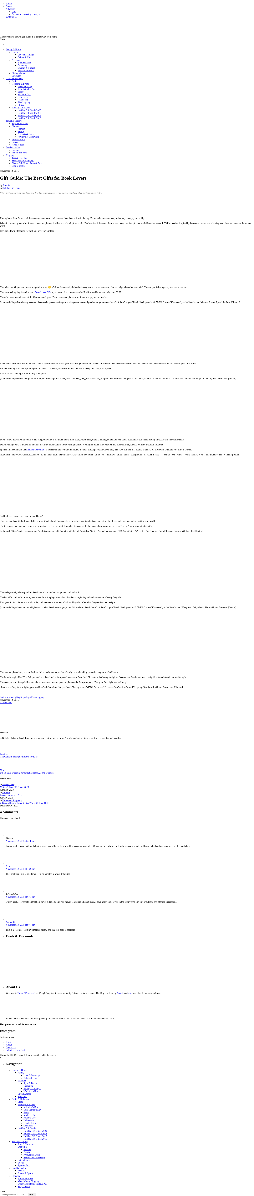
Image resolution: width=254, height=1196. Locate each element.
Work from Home (26, 70)
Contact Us (11, 1047)
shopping (40, 697)
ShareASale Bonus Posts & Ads (26, 163)
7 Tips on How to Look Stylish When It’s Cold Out (24, 803)
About (9, 3)
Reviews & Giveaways (28, 136)
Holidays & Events (20, 84)
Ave (130, 993)
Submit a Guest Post (15, 1050)
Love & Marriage (26, 54)
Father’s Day (24, 97)
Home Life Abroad (26, 993)
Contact (9, 6)
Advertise (10, 9)
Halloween (23, 99)
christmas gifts (12, 697)
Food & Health (13, 147)
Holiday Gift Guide (21, 107)
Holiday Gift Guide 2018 (29, 113)
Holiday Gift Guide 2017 (29, 115)
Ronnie (6, 185)
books (3, 697)
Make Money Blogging (23, 160)
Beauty (21, 131)
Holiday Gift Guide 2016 (29, 118)
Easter (20, 91)
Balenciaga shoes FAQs (11, 795)
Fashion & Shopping (12, 800)
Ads (14, 11)
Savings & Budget (26, 68)
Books (15, 142)
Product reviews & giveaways (26, 14)
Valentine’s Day (25, 86)
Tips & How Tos (19, 158)
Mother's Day (8, 784)
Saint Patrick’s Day (26, 89)
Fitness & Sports (19, 152)
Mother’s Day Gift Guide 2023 (14, 787)
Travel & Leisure (14, 121)
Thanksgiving (24, 102)
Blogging (10, 155)
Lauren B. (10, 922)
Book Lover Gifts (43, 292)
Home (9, 1042)
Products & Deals (26, 134)
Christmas (22, 105)
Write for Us (11, 17)
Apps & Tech (18, 144)
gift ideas (32, 697)
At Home (16, 60)
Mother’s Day (24, 94)
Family (15, 52)
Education (16, 76)
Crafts (14, 81)
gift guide (23, 697)
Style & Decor (24, 62)
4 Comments (6, 702)
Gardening (22, 65)
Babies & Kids (24, 57)
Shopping (16, 126)
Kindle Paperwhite (35, 449)
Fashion (21, 129)
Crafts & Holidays (14, 78)
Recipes (15, 150)
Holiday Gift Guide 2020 (29, 110)
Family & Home (13, 49)
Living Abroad (18, 73)
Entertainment (18, 139)
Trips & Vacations (20, 123)
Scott (8, 866)
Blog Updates (18, 166)
